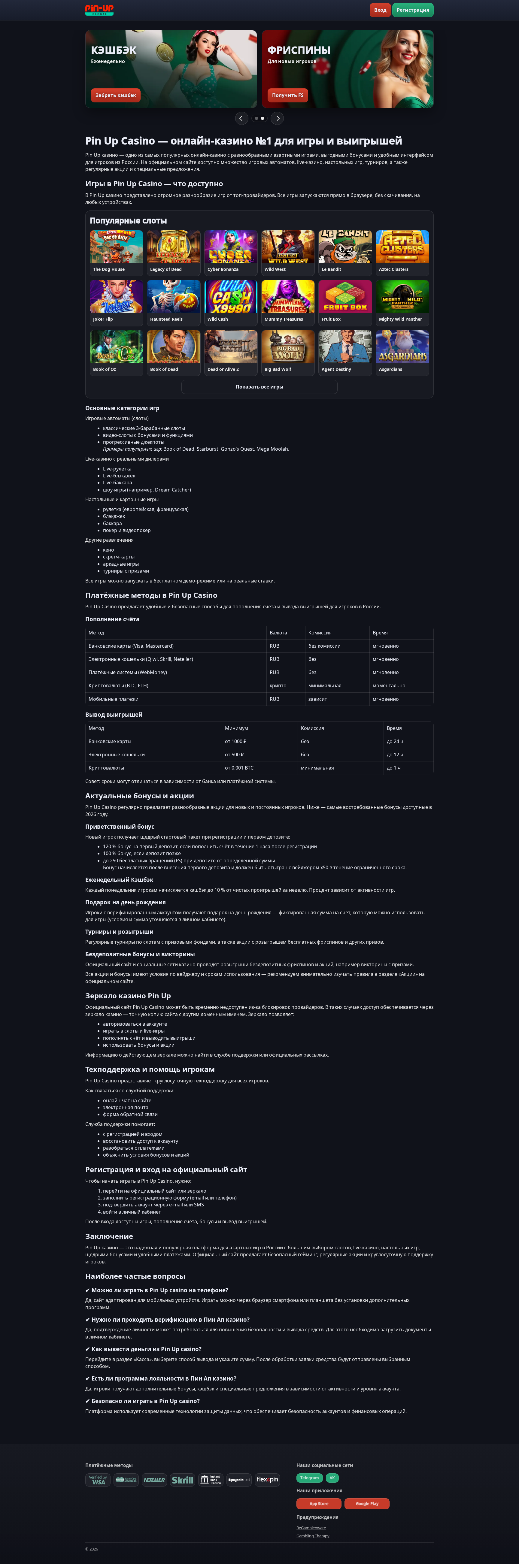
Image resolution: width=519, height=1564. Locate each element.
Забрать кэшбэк (116, 95)
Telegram (309, 1478)
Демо (131, 246)
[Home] (99, 10)
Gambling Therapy (312, 1535)
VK (332, 1478)
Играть (104, 246)
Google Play (367, 1503)
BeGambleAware (311, 1527)
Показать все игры (260, 386)
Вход (380, 10)
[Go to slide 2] (262, 118)
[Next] (277, 118)
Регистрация (413, 10)
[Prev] (241, 118)
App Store (319, 1503)
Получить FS (288, 95)
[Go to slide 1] (256, 118)
